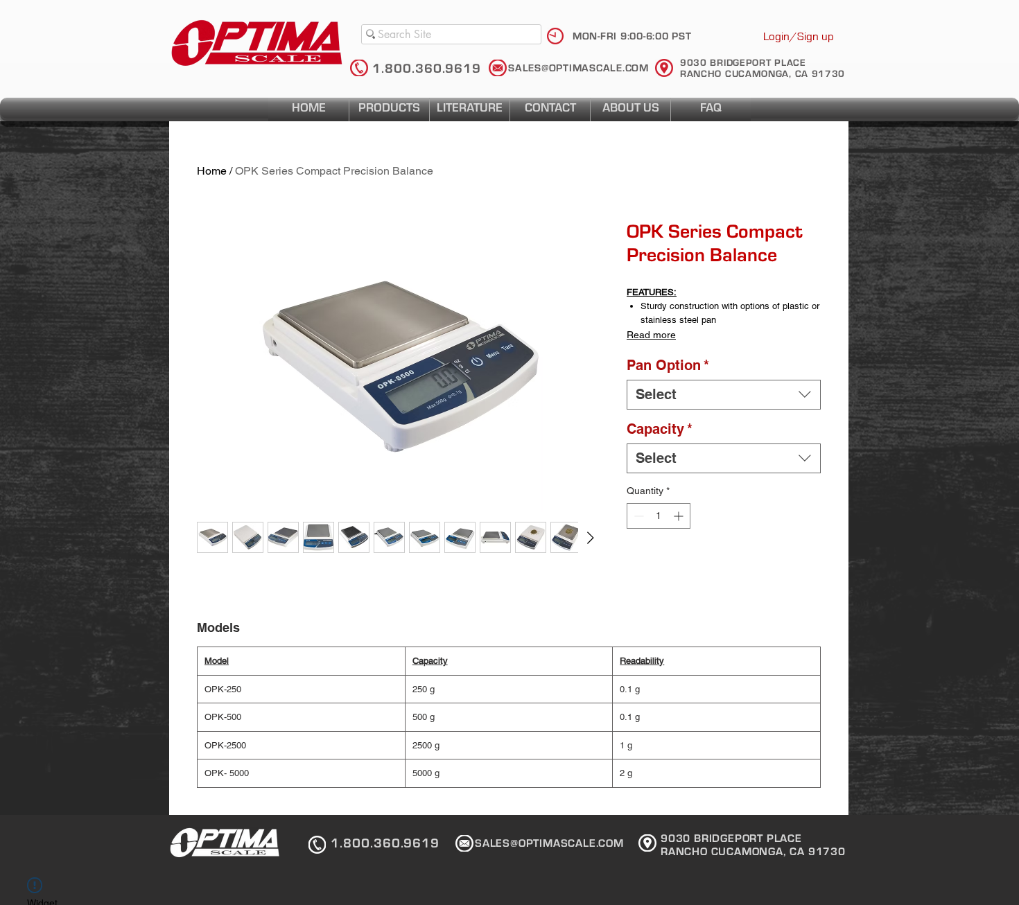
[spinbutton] (658, 516)
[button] (469, 109)
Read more (651, 334)
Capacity (660, 429)
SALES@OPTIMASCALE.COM (578, 68)
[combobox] (724, 395)
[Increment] (679, 516)
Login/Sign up (798, 36)
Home (212, 170)
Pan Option (668, 365)
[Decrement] (637, 516)
